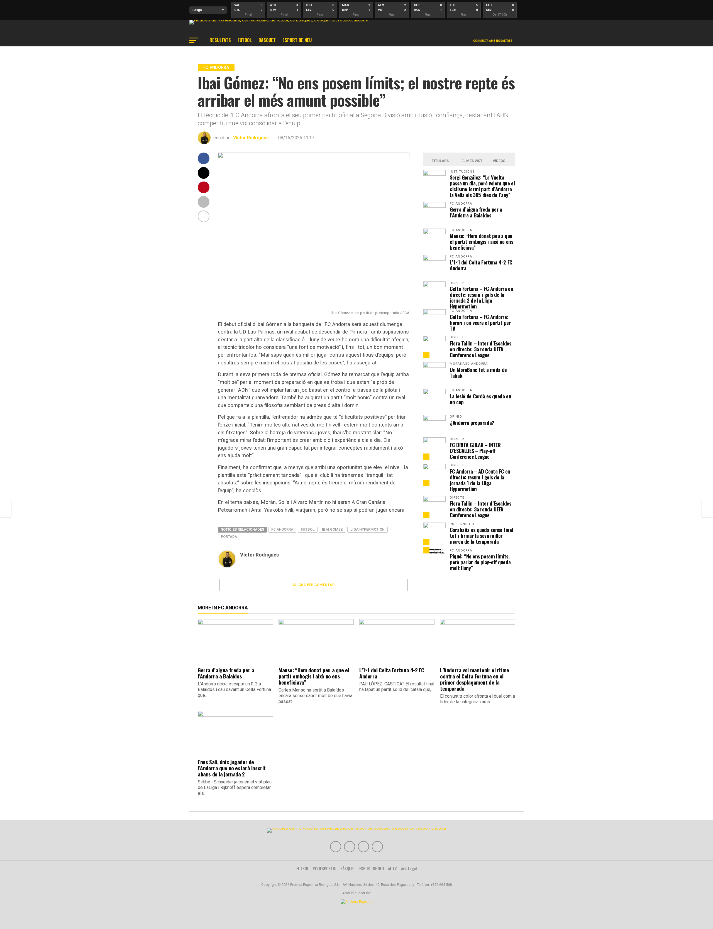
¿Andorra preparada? (472, 422)
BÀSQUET (267, 40)
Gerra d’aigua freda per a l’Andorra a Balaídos (476, 212)
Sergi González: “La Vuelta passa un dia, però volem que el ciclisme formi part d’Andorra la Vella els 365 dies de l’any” (482, 185)
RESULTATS (220, 40)
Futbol (307, 529)
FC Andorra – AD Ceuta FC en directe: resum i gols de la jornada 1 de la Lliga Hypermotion (480, 479)
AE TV (392, 868)
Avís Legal (409, 868)
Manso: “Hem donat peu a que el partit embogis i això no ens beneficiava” (481, 241)
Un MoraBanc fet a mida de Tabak (478, 372)
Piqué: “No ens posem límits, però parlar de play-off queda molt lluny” (480, 562)
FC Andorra (282, 529)
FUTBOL (245, 40)
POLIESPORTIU (324, 868)
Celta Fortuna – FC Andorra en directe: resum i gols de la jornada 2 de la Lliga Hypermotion (481, 297)
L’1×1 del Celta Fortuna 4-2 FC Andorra (481, 265)
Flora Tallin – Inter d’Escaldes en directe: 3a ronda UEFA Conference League (480, 349)
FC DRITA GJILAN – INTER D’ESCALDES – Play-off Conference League (475, 450)
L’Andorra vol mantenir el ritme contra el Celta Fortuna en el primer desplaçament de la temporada (474, 679)
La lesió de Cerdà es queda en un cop (480, 399)
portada (229, 537)
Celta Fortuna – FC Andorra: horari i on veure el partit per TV (480, 322)
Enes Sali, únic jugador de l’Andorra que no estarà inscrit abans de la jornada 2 (232, 768)
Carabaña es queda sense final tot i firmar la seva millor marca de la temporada (481, 535)
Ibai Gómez (332, 529)
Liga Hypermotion (367, 529)
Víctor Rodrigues (251, 137)
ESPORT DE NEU (297, 40)
